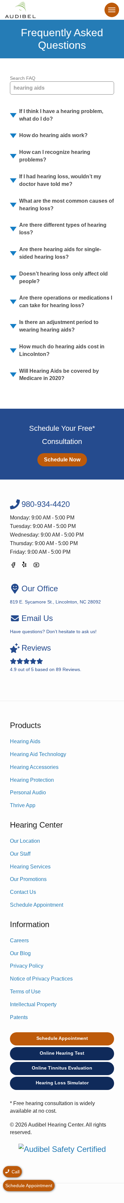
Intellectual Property (33, 1004)
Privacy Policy (26, 966)
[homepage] (20, 10)
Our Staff (20, 854)
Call (15, 1171)
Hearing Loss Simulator (62, 1082)
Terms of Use (25, 991)
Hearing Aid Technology (38, 754)
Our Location (25, 841)
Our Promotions (28, 879)
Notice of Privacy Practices (41, 979)
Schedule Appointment (36, 905)
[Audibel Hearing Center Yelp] (24, 566)
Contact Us (23, 892)
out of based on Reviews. (45, 657)
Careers (19, 940)
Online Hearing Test (62, 1053)
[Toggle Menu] (111, 10)
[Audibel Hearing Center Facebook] (13, 566)
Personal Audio (28, 792)
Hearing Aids (25, 741)
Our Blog (20, 953)
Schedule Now (62, 459)
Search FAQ (22, 78)
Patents (19, 1017)
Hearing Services (30, 866)
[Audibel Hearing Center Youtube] (36, 566)
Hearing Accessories (34, 767)
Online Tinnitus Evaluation (62, 1068)
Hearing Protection (32, 780)
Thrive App (22, 805)
